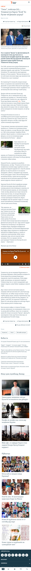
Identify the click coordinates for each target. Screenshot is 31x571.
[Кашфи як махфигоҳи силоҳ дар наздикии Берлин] (15, 410)
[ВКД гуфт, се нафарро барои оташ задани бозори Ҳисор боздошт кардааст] (15, 433)
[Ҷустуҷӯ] (27, 569)
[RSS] (23, 555)
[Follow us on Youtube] (9, 555)
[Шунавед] (8, 569)
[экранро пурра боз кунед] (28, 264)
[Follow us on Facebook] (5, 555)
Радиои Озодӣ (10, 253)
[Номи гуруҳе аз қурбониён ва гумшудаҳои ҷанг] (15, 532)
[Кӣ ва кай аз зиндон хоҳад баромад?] (15, 464)
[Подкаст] (26, 555)
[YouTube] (14, 569)
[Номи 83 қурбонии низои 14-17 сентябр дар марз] (15, 510)
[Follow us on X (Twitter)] (16, 555)
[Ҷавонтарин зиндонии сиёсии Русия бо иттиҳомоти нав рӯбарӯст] (15, 387)
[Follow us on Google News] (2, 555)
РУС (21, 569)
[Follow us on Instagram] (12, 555)
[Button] (9, 22)
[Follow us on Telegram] (19, 555)
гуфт (19, 101)
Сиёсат (3, 6)
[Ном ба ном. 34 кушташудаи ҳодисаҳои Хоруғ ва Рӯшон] (15, 487)
